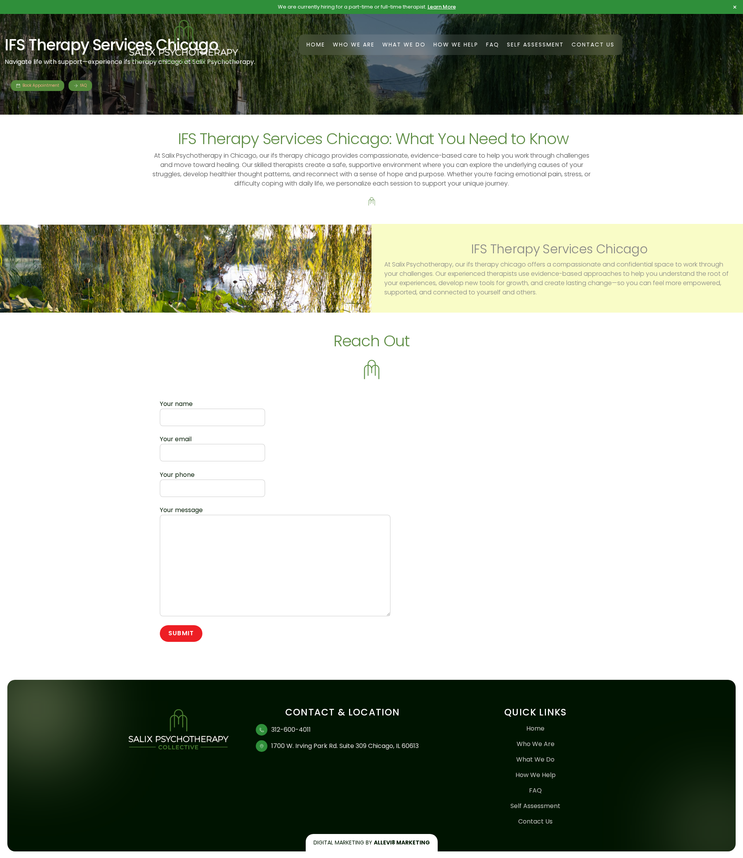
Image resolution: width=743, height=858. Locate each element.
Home (315, 44)
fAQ (83, 85)
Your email (176, 439)
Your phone (177, 474)
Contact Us (593, 44)
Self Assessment (535, 44)
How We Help (455, 44)
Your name (176, 403)
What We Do (404, 44)
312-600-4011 (291, 729)
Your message (181, 510)
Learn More (442, 6)
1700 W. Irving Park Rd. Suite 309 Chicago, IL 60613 (345, 745)
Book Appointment (40, 85)
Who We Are (354, 44)
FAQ (492, 44)
